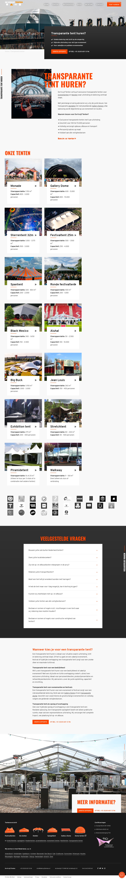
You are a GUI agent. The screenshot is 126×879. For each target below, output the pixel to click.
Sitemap (19, 877)
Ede (54, 854)
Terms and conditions (55, 877)
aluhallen (72, 106)
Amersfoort (9, 854)
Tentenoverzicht (11, 822)
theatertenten (30, 841)
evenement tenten (53, 841)
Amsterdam (18, 854)
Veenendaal (39, 856)
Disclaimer (44, 877)
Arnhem (33, 854)
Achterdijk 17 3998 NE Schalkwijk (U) (66, 868)
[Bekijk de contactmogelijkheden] (122, 875)
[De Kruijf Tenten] (14, 4)
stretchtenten (11, 841)
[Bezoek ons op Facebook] (98, 868)
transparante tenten (76, 841)
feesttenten (64, 841)
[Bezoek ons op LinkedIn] (102, 868)
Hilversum (76, 854)
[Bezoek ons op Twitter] (100, 868)
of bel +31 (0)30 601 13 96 (79, 51)
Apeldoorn (26, 854)
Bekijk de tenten (66, 138)
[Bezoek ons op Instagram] (104, 868)
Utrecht (46, 856)
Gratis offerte (59, 51)
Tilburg (31, 856)
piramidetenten (41, 841)
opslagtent (21, 841)
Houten (82, 854)
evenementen (63, 95)
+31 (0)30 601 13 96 (26, 868)
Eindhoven (59, 854)
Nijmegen (17, 856)
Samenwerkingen (28, 877)
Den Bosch (48, 854)
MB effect (12, 877)
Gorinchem (68, 854)
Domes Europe (67, 877)
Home (7, 51)
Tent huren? (114, 5)
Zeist (51, 856)
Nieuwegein (9, 856)
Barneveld (40, 854)
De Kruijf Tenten (10, 868)
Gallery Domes (97, 106)
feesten (75, 95)
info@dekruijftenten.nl (43, 868)
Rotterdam (24, 856)
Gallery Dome (69, 693)
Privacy (37, 877)
